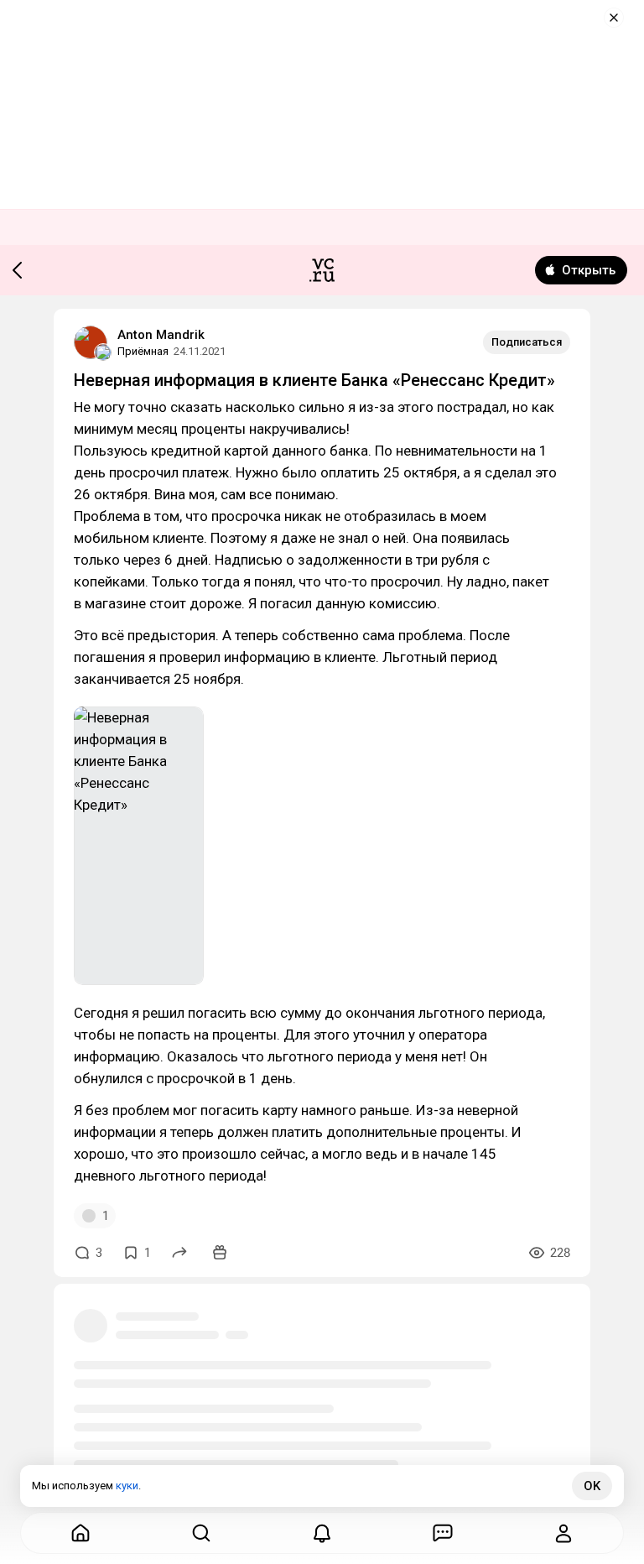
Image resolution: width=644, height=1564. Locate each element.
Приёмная (143, 351)
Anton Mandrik (161, 334)
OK (592, 1486)
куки (127, 1485)
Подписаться (526, 342)
